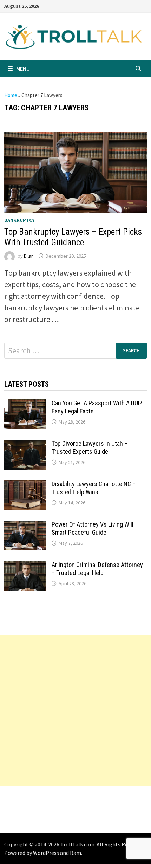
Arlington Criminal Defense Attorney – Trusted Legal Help (97, 568)
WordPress (46, 852)
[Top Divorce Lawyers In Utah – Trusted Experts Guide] (25, 445)
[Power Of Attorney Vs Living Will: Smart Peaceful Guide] (25, 526)
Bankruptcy (19, 220)
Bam (75, 852)
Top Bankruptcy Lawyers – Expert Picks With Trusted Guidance (73, 237)
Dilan (29, 256)
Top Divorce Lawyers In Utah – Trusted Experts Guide (89, 447)
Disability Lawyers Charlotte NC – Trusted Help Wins (94, 488)
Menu (23, 68)
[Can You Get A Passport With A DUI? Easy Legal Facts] (25, 405)
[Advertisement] (75, 710)
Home (10, 95)
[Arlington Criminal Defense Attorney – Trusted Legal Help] (25, 567)
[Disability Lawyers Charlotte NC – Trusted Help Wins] (25, 486)
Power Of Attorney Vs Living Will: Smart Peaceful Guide (93, 528)
